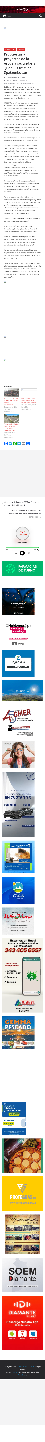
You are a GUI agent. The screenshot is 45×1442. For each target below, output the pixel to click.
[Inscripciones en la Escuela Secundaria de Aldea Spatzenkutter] (11, 392)
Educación (21, 49)
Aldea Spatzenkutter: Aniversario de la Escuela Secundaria (29, 400)
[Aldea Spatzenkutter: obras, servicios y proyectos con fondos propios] (11, 418)
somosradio (30, 83)
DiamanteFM (23, 80)
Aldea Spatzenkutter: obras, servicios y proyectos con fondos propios (11, 427)
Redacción (23, 77)
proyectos (23, 83)
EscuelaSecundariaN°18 (11, 83)
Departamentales (10, 49)
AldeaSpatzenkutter (12, 80)
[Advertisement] (22, 473)
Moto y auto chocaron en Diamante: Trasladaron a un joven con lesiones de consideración (24, 513)
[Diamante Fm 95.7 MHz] (22, 8)
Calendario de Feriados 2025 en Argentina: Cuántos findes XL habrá (21, 503)
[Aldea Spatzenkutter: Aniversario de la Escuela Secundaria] (29, 392)
